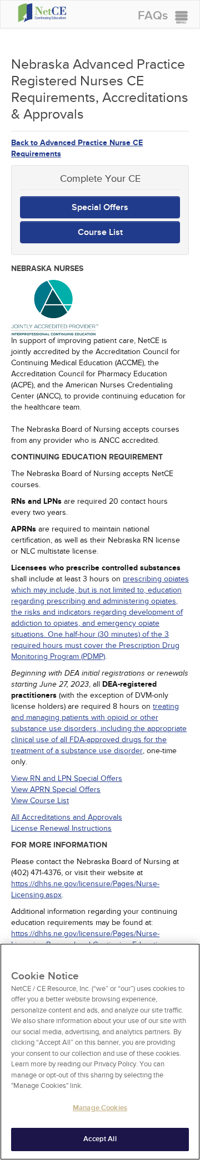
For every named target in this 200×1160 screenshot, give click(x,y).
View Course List (40, 800)
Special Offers (100, 207)
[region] (100, 1051)
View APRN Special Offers (56, 789)
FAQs (153, 15)
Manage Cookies (100, 1107)
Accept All (99, 1139)
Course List (100, 232)
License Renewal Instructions (61, 828)
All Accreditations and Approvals (66, 817)
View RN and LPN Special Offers (66, 778)
